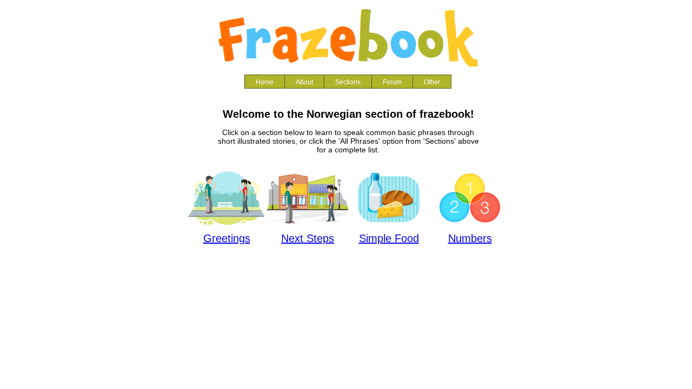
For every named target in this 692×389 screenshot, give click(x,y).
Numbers (470, 238)
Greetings (226, 238)
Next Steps (307, 238)
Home (265, 82)
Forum (392, 82)
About (304, 82)
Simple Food (389, 238)
